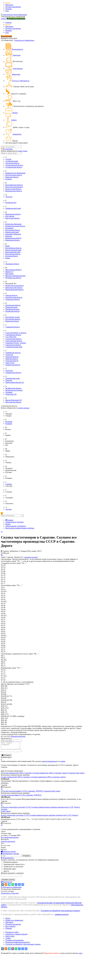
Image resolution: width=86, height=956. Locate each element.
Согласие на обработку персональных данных (23, 944)
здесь (80, 953)
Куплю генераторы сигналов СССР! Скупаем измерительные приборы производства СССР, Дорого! (39, 815)
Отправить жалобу (8, 879)
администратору (61, 914)
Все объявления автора (9, 837)
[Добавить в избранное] (2, 532)
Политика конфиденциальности (17, 942)
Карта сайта (9, 936)
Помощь (8, 9)
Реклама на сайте (11, 932)
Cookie (8, 938)
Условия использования (14, 940)
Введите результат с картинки (12, 873)
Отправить (7, 755)
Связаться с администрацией (16, 934)
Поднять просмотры (13, 7)
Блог (7, 11)
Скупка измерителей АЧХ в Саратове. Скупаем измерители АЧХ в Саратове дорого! (33, 777)
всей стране (22, 151)
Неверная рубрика (10, 862)
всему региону (24, 408)
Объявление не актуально (13, 867)
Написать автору (9, 851)
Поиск (7, 3)
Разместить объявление (14, 920)
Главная (8, 22)
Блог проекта (10, 926)
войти (63, 761)
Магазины (9, 5)
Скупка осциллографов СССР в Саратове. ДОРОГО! (21, 795)
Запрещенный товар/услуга (14, 864)
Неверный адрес (9, 869)
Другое (6, 871)
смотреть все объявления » (24, 40)
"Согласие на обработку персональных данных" (60, 911)
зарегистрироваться (49, 761)
